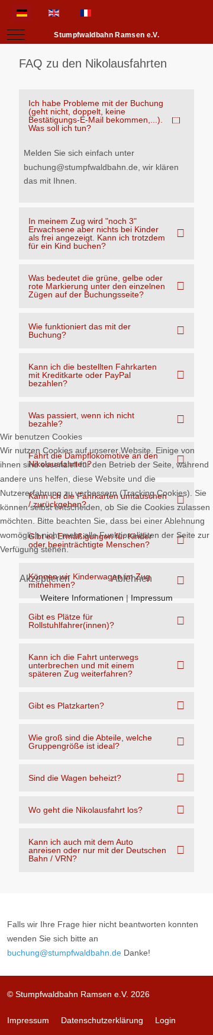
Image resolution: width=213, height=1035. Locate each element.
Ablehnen (131, 578)
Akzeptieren (45, 578)
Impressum (152, 598)
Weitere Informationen (82, 598)
